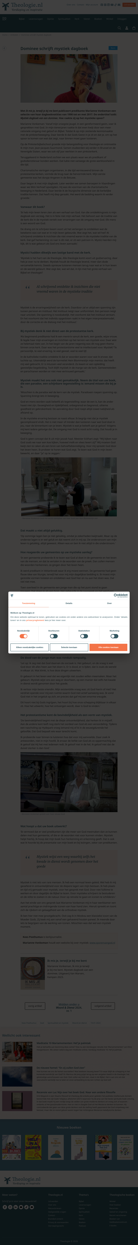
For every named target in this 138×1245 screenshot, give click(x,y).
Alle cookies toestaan (108, 647)
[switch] (54, 636)
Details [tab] (69, 603)
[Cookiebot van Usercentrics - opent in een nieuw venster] (116, 596)
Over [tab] (109, 603)
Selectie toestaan (69, 647)
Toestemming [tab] (28, 603)
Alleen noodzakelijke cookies (29, 647)
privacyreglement (35, 620)
